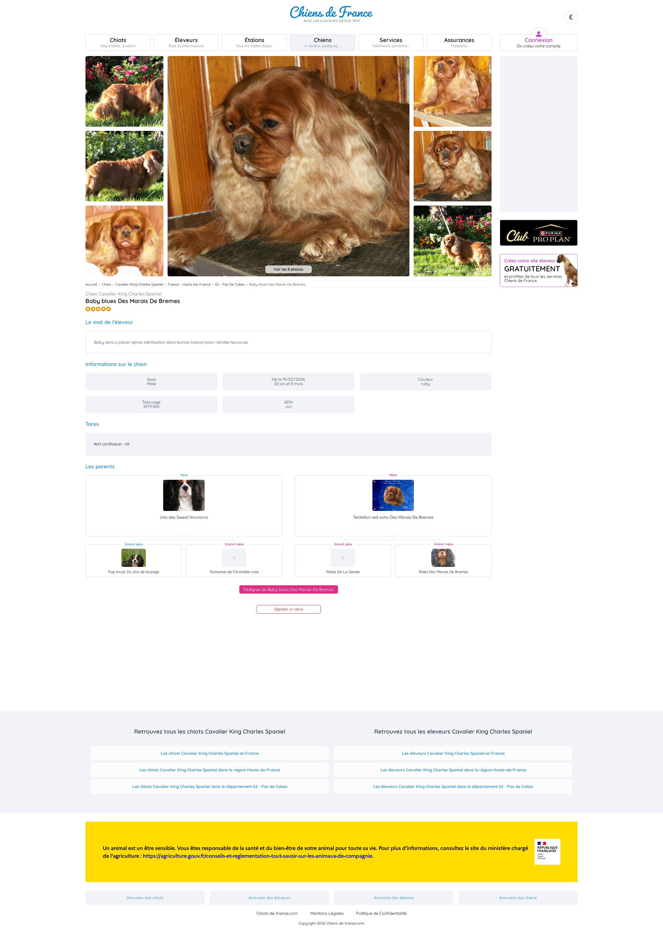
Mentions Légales (327, 913)
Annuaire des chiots (145, 897)
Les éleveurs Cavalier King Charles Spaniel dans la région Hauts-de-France (453, 769)
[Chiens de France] (331, 17)
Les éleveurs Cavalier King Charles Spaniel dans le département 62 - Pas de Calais (453, 786)
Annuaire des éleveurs (269, 897)
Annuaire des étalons (394, 897)
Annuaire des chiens (518, 897)
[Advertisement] (539, 134)
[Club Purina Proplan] (539, 233)
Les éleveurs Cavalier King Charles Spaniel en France (453, 753)
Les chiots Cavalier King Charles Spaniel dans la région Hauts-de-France (209, 769)
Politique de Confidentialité (381, 913)
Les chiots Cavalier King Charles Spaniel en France (210, 753)
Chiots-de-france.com (277, 913)
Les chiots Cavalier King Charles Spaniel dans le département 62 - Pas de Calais (209, 786)
